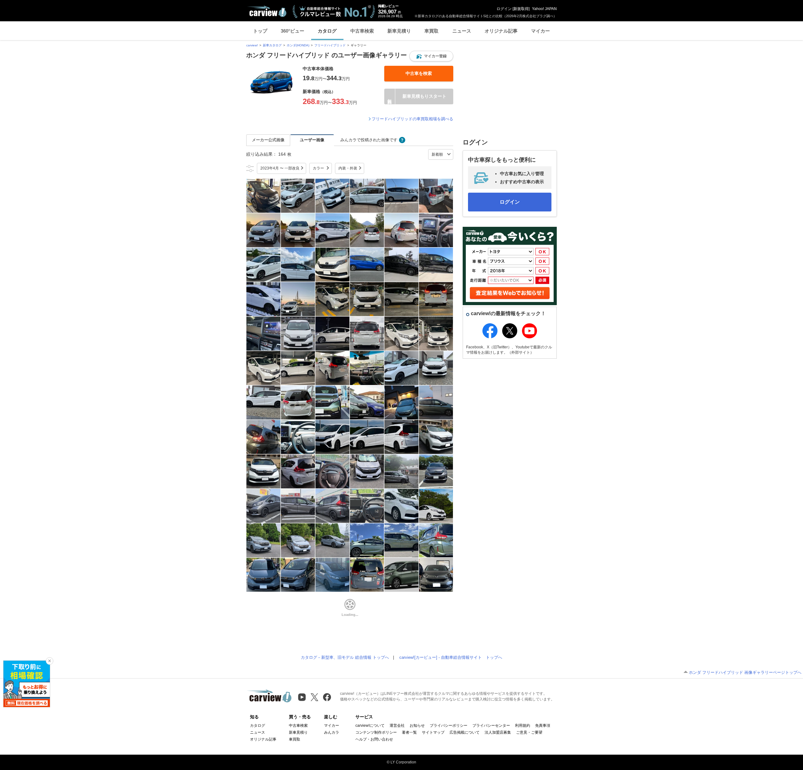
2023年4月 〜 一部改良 (280, 168)
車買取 (431, 31)
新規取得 (521, 9)
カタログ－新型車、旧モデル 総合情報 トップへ (345, 657)
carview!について (370, 725)
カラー (318, 168)
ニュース (461, 31)
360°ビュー (292, 31)
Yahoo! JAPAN (544, 9)
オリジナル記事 (501, 31)
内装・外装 (347, 168)
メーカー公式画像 (268, 140)
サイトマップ (433, 732)
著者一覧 (409, 732)
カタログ (327, 31)
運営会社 (397, 725)
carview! (252, 45)
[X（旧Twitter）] (314, 697)
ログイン (504, 9)
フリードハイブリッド (330, 45)
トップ (260, 31)
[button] (431, 56)
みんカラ (331, 732)
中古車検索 (362, 31)
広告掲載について (464, 732)
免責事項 (542, 725)
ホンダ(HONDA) (298, 45)
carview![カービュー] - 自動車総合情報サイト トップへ (450, 657)
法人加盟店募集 (498, 732)
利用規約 (522, 725)
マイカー (540, 31)
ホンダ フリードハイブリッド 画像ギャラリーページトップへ (745, 672)
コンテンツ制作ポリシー (376, 732)
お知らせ (417, 725)
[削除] (49, 661)
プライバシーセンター (491, 725)
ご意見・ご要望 (529, 732)
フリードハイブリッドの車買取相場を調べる (412, 119)
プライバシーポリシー (448, 725)
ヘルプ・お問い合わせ (374, 739)
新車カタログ (272, 45)
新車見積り (399, 31)
